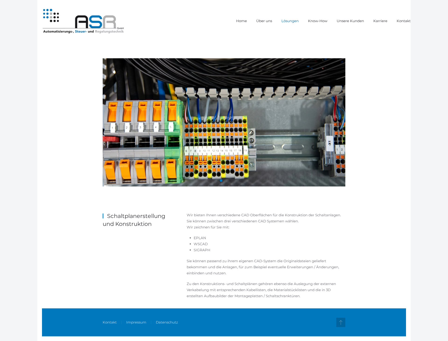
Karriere (380, 21)
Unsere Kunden (350, 21)
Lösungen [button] (290, 21)
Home (241, 21)
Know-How (317, 21)
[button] (340, 322)
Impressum (136, 322)
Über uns (264, 21)
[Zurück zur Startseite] (83, 21)
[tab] (221, 180)
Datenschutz (167, 322)
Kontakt (404, 21)
